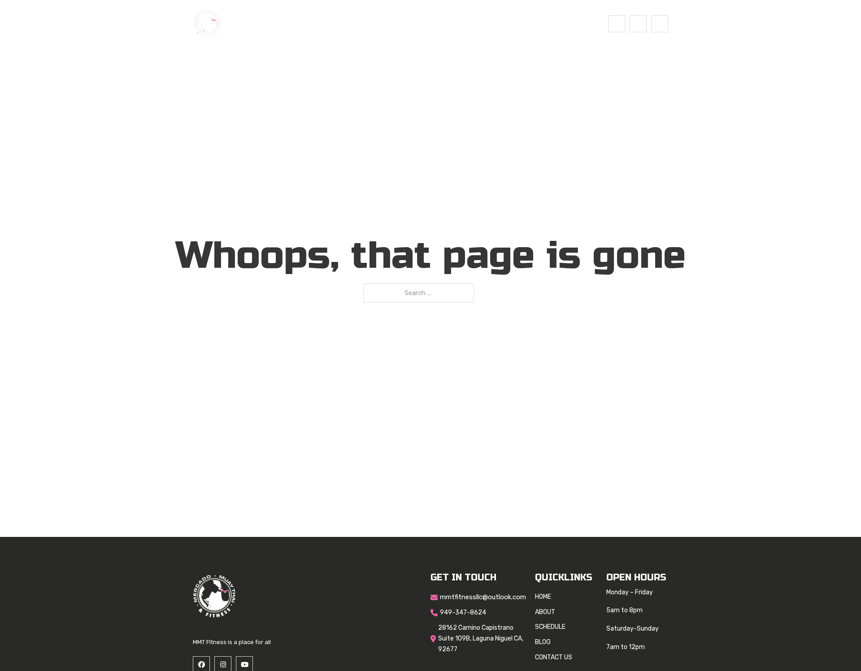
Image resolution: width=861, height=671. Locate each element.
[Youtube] (660, 24)
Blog (453, 23)
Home (336, 23)
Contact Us (496, 23)
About (370, 23)
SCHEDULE (413, 23)
